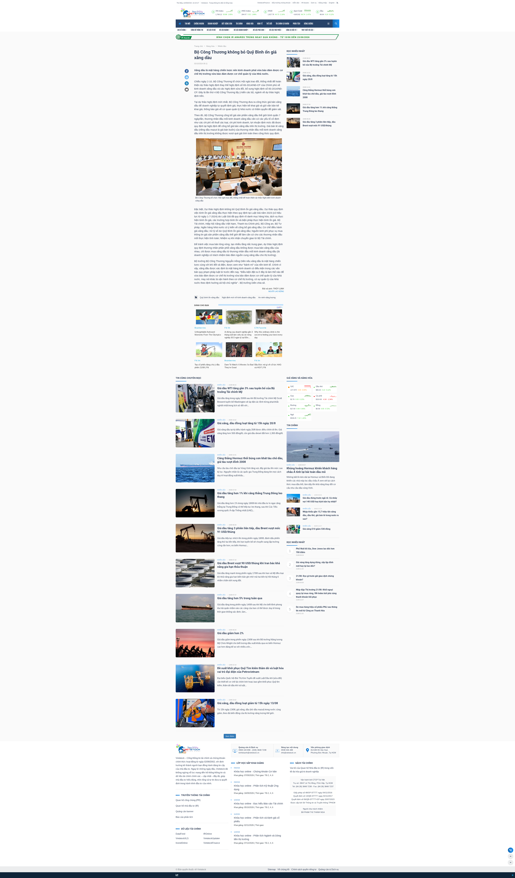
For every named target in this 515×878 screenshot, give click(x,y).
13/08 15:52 (232, 700)
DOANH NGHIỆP (213, 23)
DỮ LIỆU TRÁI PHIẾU (275, 30)
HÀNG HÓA (249, 23)
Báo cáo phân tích (184, 817)
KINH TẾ (260, 23)
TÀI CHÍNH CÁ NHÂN (282, 23)
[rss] (337, 2)
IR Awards (305, 3)
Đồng (318, 405)
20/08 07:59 (306, 104)
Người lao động (276, 291)
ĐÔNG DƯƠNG (308, 23)
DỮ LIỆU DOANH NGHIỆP (241, 30)
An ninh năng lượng (266, 297)
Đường (293, 405)
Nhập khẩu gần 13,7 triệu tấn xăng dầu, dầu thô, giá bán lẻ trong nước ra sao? (321, 515)
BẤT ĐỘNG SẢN (227, 23)
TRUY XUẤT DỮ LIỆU (307, 30)
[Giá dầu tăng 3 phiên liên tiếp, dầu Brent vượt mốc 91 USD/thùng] (293, 123)
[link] (329, 23)
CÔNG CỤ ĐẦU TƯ (291, 30)
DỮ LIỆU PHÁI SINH (258, 30)
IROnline (207, 834)
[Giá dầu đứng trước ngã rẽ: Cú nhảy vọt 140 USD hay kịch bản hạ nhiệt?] (293, 498)
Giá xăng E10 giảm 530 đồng (316, 529)
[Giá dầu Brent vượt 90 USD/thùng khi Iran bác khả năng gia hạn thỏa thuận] (195, 573)
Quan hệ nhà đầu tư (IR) (187, 806)
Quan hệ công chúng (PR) (188, 800)
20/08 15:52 (306, 72)
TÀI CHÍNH (239, 23)
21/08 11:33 (300, 613)
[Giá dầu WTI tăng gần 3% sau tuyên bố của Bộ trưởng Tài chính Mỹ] (293, 62)
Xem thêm (229, 736)
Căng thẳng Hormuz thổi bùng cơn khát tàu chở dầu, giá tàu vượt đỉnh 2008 (319, 94)
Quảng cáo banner (184, 811)
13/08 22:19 (232, 665)
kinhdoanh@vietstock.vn (249, 753)
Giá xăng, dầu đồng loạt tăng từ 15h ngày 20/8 (246, 423)
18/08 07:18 (232, 560)
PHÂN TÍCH (296, 23)
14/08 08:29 (232, 630)
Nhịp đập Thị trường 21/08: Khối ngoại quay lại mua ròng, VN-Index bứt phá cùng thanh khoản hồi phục (316, 593)
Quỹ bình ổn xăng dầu (209, 297)
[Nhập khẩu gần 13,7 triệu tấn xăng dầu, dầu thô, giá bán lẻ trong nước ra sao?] (293, 512)
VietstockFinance (263, 3)
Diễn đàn (296, 3)
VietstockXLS (182, 838)
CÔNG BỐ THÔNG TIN (197, 30)
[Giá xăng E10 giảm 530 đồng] (293, 529)
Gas (292, 396)
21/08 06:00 (300, 582)
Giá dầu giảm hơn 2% (230, 633)
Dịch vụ (314, 3)
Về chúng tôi (283, 869)
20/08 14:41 (306, 87)
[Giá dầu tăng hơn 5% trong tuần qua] (195, 608)
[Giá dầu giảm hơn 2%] (195, 643)
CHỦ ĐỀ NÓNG (181, 30)
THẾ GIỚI (269, 23)
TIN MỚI (187, 23)
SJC (292, 386)
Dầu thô (319, 386)
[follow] (177, 875)
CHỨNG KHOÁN (199, 23)
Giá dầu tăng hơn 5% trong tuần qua (239, 598)
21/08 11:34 (300, 569)
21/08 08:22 (306, 58)
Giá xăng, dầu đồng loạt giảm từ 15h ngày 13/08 (247, 703)
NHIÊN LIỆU (221, 385)
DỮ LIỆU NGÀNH (224, 30)
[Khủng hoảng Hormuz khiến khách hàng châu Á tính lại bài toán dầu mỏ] (313, 446)
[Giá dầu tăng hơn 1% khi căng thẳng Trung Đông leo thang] (293, 108)
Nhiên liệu (291, 465)
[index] (213, 11)
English (331, 3)
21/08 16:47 (300, 600)
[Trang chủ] (188, 748)
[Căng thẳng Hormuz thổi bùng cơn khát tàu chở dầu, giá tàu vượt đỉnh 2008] (293, 91)
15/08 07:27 (232, 595)
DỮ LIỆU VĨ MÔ (211, 30)
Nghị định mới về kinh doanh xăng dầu (238, 297)
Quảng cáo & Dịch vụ (328, 869)
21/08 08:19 (300, 555)
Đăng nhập (323, 3)
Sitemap (272, 869)
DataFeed (180, 834)
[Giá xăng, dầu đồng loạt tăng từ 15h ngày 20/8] (293, 76)
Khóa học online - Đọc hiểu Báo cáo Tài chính (258, 803)
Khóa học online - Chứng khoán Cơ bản (255, 771)
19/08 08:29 (306, 119)
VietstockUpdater (211, 838)
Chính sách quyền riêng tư (304, 869)
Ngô (292, 414)
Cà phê (319, 396)
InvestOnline (182, 843)
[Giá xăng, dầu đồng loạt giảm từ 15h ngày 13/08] (195, 713)
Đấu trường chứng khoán (281, 3)
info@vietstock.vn (288, 753)
